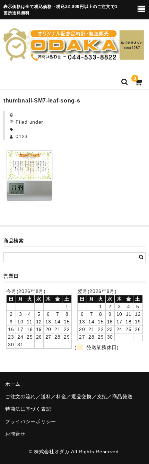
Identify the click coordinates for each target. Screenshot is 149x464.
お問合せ (15, 434)
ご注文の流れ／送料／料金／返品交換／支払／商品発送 (69, 396)
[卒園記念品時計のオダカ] (73, 56)
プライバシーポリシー (30, 421)
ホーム (12, 384)
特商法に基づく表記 (28, 409)
